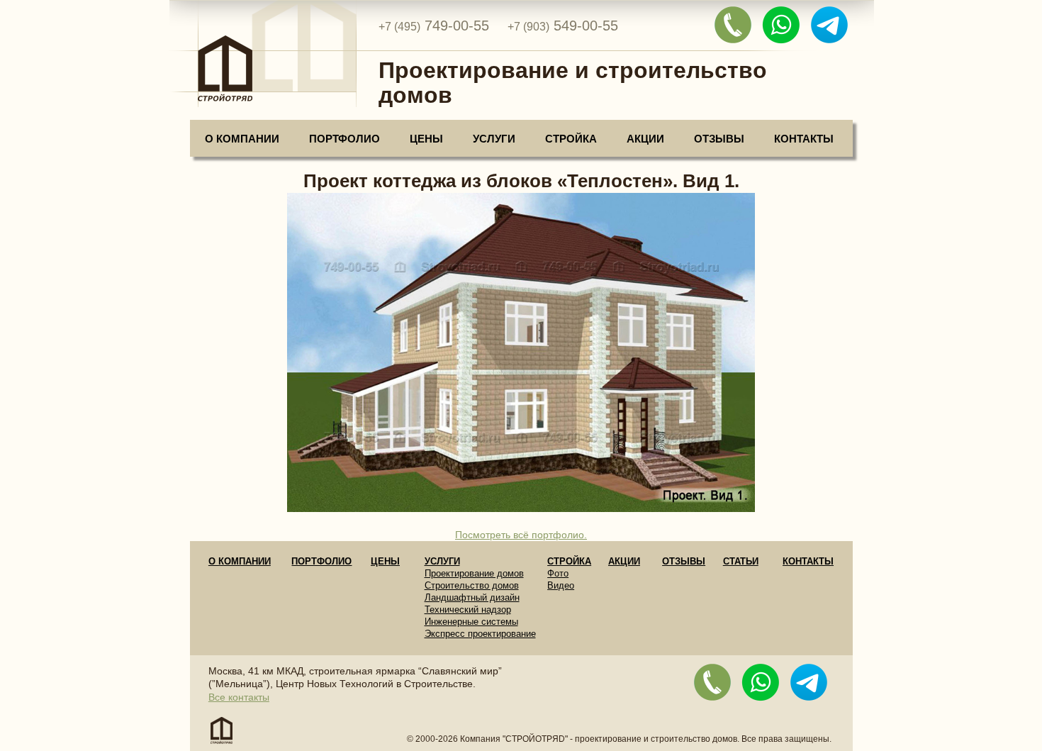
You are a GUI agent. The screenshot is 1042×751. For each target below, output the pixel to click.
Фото (557, 573)
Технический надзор (468, 609)
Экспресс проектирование (480, 633)
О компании (242, 139)
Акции (645, 139)
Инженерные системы (471, 621)
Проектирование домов (474, 573)
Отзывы (719, 139)
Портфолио (344, 139)
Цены (426, 139)
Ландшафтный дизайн (472, 597)
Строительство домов (472, 585)
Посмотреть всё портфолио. (521, 534)
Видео (560, 585)
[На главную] (262, 58)
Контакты (804, 139)
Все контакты (238, 697)
